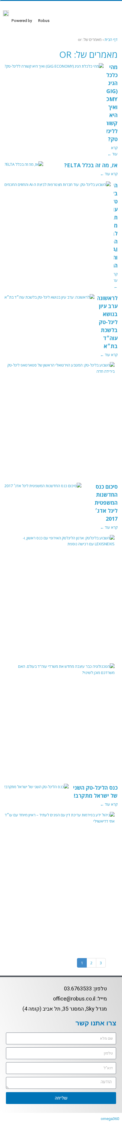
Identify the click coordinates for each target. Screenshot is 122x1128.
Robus (30, 20)
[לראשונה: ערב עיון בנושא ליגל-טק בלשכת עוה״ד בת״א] (49, 300)
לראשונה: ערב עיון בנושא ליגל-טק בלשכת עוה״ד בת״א (106, 322)
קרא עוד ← (109, 173)
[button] (111, 18)
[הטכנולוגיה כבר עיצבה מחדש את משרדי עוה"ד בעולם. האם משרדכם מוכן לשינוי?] (59, 672)
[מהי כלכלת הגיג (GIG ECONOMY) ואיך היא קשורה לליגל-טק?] (54, 69)
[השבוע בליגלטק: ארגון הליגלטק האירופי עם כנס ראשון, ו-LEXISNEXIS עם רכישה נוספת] (59, 544)
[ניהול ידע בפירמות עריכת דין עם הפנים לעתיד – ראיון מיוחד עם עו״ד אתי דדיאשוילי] (59, 821)
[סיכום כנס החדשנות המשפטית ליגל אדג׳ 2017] (42, 489)
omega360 (110, 1118)
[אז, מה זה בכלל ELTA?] (23, 167)
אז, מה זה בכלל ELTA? (91, 165)
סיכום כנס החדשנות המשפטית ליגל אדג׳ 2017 (106, 502)
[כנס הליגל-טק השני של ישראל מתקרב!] (36, 790)
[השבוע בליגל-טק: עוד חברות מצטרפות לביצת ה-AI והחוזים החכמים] (57, 187)
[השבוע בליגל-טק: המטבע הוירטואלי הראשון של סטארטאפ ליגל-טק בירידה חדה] (59, 371)
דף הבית (111, 39)
